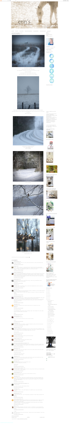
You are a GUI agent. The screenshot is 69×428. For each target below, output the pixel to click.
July (49, 324)
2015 (48, 292)
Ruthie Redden (17, 372)
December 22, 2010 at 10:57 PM (18, 409)
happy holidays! (51, 314)
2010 (48, 299)
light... (49, 317)
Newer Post (14, 417)
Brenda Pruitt (17, 393)
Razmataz (16, 348)
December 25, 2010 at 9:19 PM (18, 414)
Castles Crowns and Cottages (20, 383)
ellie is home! (51, 306)
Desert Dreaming (17, 272)
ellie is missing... (16, 33)
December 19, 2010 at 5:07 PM (18, 321)
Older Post (42, 417)
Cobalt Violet (17, 338)
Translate (50, 355)
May (49, 327)
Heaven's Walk (17, 327)
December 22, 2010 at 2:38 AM (18, 404)
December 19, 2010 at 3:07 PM (18, 264)
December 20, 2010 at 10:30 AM (19, 366)
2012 (48, 296)
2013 (48, 295)
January (50, 333)
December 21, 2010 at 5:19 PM (18, 397)
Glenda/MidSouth (17, 296)
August (49, 323)
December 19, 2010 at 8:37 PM (18, 341)
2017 (48, 289)
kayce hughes (17, 334)
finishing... (50, 301)
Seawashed (16, 261)
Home (28, 417)
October (50, 320)
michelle (16, 356)
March (49, 330)
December (50, 300)
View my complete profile (53, 285)
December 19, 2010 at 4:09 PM (18, 302)
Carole (15, 289)
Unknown (16, 304)
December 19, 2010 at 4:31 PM (18, 314)
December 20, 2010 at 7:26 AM (18, 354)
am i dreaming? (51, 311)
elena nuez (16, 279)
